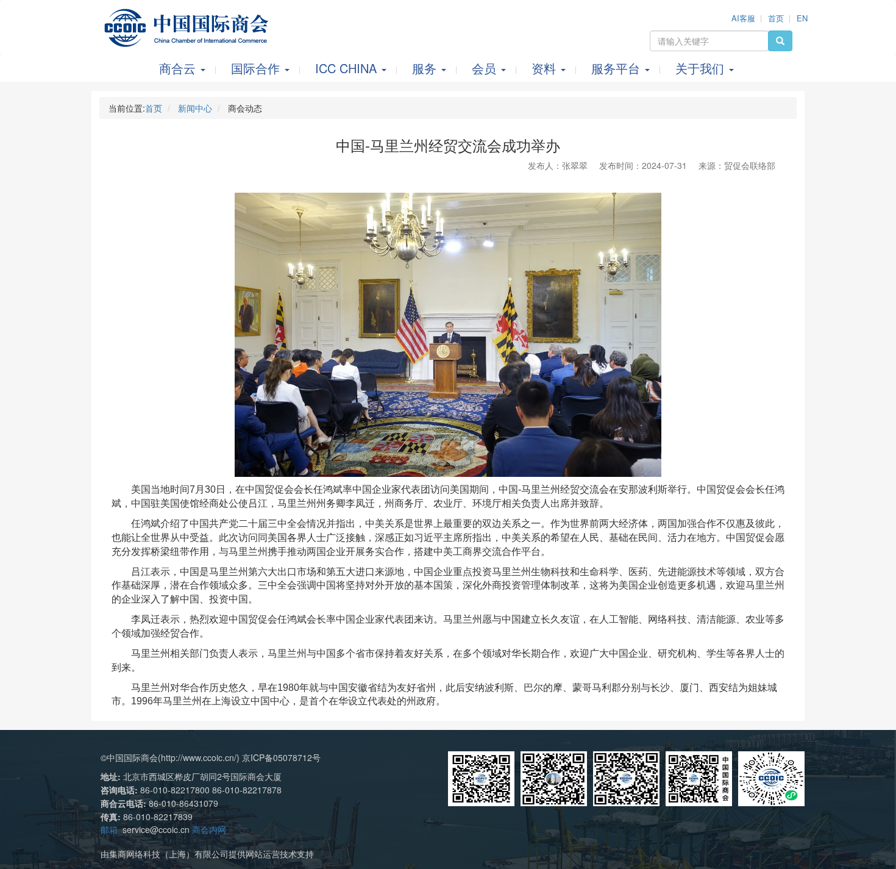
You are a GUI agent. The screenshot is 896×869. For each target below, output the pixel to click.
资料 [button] (546, 68)
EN (802, 18)
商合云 (179, 68)
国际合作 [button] (257, 68)
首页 (776, 18)
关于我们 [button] (701, 68)
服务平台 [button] (617, 68)
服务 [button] (426, 68)
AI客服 (743, 18)
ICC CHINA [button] (347, 68)
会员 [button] (486, 68)
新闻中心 (195, 108)
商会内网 (209, 829)
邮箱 (109, 829)
